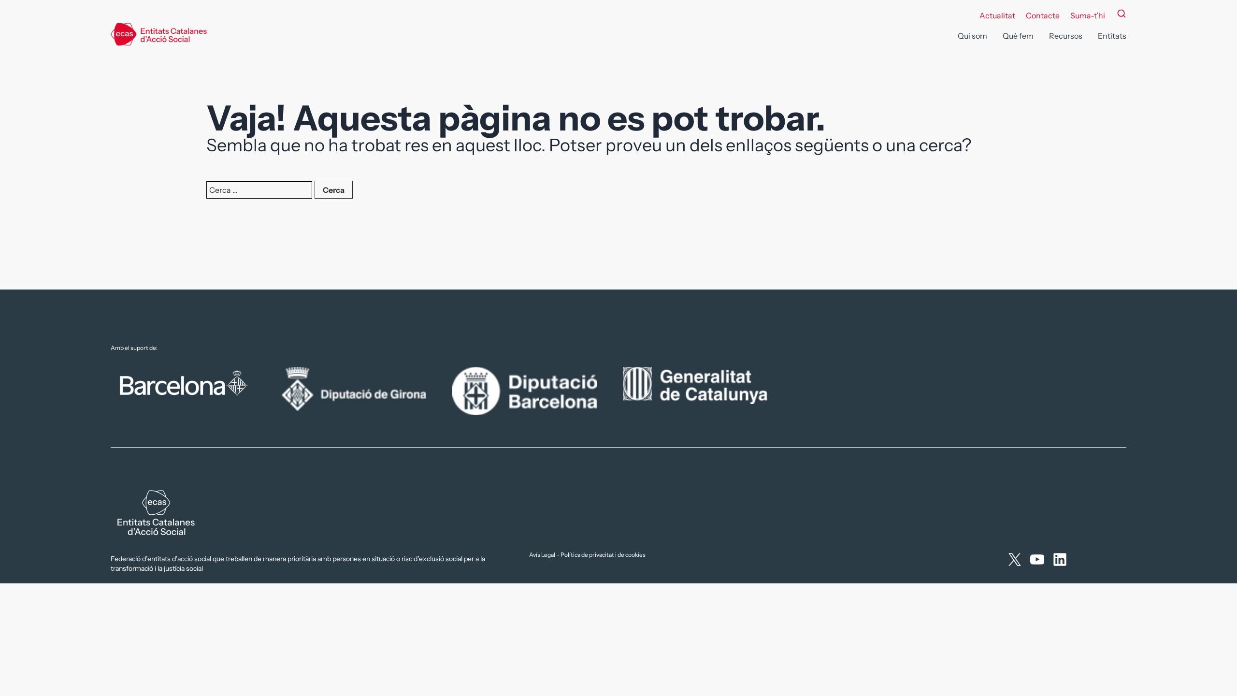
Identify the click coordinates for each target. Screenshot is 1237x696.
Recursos (1065, 36)
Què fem (1018, 36)
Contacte (1043, 15)
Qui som (972, 36)
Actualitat (997, 15)
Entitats (1112, 36)
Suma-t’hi (1087, 15)
